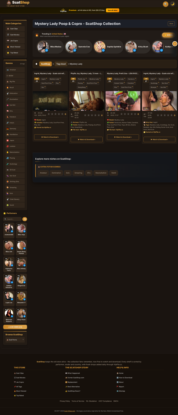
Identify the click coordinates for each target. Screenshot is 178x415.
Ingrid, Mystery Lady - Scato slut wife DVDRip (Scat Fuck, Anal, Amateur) (159, 73)
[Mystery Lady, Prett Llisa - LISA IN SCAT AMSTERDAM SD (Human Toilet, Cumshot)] (123, 101)
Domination (56, 173)
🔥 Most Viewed (20, 391)
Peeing (80, 83)
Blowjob (153, 87)
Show (171, 24)
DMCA (115, 401)
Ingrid (43, 79)
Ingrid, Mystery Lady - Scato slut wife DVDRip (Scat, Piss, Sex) (50, 73)
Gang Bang (81, 87)
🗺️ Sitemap (121, 391)
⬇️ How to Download (124, 378)
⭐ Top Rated (19, 395)
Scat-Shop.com (69, 411)
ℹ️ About (120, 382)
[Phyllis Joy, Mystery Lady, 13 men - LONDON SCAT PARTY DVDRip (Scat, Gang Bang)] (86, 101)
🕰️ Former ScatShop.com (74, 378)
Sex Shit (163, 87)
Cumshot (131, 83)
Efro (88, 173)
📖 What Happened (72, 373)
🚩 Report (120, 387)
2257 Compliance (105, 401)
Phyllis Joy (81, 79)
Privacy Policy (65, 401)
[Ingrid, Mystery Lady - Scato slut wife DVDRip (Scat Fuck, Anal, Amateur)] (159, 101)
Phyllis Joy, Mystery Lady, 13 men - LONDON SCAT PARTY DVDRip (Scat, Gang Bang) (87, 73)
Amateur (43, 173)
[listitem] (50, 47)
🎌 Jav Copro (19, 382)
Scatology (154, 83)
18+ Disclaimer (91, 401)
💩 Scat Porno (12, 340)
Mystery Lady (54, 79)
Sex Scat (165, 83)
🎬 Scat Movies (19, 378)
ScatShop (45, 64)
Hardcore (131, 79)
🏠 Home (120, 373)
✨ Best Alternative (72, 387)
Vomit (113, 173)
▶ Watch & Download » (50, 137)
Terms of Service (78, 401)
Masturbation (101, 173)
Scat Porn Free (47, 83)
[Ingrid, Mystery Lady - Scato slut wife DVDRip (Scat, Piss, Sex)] (50, 101)
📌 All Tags (18, 387)
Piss (57, 83)
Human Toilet (118, 83)
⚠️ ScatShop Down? (72, 391)
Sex (43, 87)
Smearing (78, 173)
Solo (68, 173)
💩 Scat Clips (19, 373)
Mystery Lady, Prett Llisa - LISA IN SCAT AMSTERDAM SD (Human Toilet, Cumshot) (123, 73)
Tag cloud (61, 64)
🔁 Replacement (71, 382)
